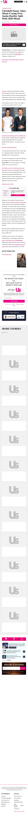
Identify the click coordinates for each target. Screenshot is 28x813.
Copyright (16, 800)
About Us (3, 796)
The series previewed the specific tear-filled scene (14, 135)
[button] (24, 1)
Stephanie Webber (6, 21)
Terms (18, 304)
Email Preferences (5, 802)
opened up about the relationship (18, 202)
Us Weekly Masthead (6, 798)
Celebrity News (6, 8)
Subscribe (18, 1)
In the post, (4, 91)
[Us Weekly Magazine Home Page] (5, 1)
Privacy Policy (17, 798)
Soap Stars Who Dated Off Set (9, 147)
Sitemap (3, 806)
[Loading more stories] (14, 343)
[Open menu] (1, 1)
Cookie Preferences (18, 802)
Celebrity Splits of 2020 (7, 184)
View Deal (18, 195)
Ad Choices (16, 808)
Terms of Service (18, 796)
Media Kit (3, 804)
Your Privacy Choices (16, 805)
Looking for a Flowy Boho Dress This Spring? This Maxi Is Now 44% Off (17, 191)
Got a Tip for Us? (5, 800)
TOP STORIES (13, 24)
